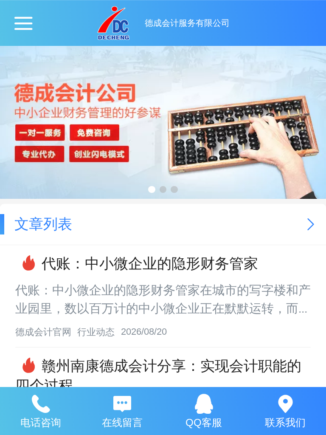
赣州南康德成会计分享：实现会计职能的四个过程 (158, 375)
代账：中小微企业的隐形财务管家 (150, 263)
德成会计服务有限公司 (187, 23)
